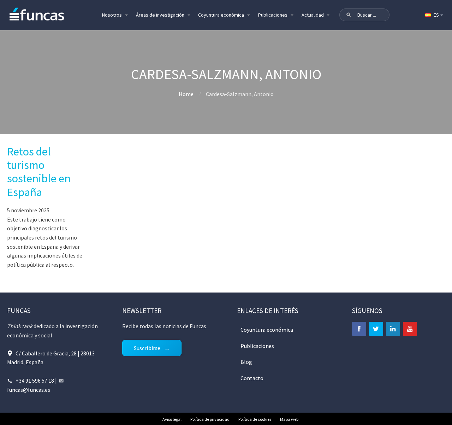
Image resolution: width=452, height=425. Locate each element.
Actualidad (313, 15)
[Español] (433, 15)
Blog (246, 361)
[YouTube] (410, 329)
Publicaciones (272, 15)
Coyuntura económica (221, 15)
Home (186, 94)
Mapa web (289, 419)
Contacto (251, 378)
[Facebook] (359, 329)
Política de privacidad (210, 419)
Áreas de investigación (160, 15)
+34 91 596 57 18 (35, 380)
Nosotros (112, 15)
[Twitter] (376, 329)
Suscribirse (147, 348)
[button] (349, 15)
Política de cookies (254, 419)
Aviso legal (172, 419)
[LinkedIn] (393, 329)
